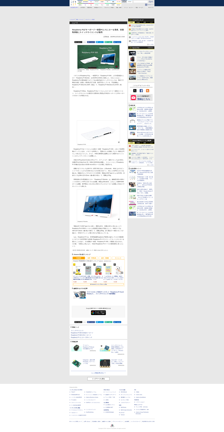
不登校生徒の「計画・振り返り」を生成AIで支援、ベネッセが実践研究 (145, 178)
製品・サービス (139, 7)
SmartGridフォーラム (91, 392)
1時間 (131, 22)
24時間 (138, 22)
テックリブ (121, 412)
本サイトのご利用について (75, 421)
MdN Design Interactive (126, 410)
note (110, 42)
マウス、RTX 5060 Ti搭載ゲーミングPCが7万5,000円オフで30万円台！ (145, 59)
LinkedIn (118, 42)
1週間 (144, 22)
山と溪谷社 (106, 402)
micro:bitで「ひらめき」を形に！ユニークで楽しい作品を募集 (117, 361)
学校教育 (78, 258)
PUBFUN (136, 400)
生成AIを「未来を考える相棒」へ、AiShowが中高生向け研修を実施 (144, 184)
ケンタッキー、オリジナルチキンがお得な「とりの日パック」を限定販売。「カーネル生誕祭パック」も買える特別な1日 (142, 163)
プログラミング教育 (109, 7)
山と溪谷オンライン (110, 404)
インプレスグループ (135, 421)
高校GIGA (89, 7)
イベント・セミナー (128, 7)
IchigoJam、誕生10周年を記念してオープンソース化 (89, 361)
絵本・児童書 (105, 258)
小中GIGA (82, 7)
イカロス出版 (122, 389)
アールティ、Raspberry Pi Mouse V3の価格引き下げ (88, 347)
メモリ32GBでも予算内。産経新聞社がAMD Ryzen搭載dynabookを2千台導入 (144, 65)
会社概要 (127, 421)
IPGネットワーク (138, 404)
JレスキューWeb (125, 400)
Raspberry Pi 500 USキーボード (81, 335)
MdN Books (123, 407)
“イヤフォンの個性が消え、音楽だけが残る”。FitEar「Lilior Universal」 (144, 71)
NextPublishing (89, 412)
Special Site (135, 47)
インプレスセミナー (91, 400)
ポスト (79, 42)
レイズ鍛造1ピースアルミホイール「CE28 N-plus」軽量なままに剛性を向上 (145, 77)
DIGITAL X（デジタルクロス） (93, 402)
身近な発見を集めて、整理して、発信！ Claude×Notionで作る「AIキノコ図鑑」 (145, 191)
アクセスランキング (137, 20)
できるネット (74, 412)
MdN (120, 405)
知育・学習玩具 (92, 258)
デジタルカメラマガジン (77, 410)
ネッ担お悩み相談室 (76, 405)
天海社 (137, 392)
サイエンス (118, 258)
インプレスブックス (91, 409)
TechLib (123, 414)
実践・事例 (118, 7)
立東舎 (107, 400)
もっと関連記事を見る (97, 373)
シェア (92, 42)
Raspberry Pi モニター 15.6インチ (81, 337)
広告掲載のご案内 (96, 421)
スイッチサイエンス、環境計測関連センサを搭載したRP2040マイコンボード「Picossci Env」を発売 (117, 349)
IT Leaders (73, 400)
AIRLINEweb (124, 392)
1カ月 (151, 22)
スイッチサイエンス (77, 330)
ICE (135, 389)
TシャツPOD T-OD (110, 397)
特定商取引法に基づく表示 (148, 421)
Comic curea (139, 394)
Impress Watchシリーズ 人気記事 (141, 140)
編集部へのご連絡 (106, 421)
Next (122, 272)
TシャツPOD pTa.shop (142, 407)
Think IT (73, 392)
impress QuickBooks (141, 397)
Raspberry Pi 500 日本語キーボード (82, 333)
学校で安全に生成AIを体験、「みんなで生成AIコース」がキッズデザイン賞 (145, 197)
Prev (74, 272)
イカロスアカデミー (125, 402)
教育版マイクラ (98, 7)
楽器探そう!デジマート (110, 394)
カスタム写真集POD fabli (142, 409)
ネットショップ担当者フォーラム (94, 394)
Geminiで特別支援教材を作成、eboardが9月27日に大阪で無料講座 (145, 172)
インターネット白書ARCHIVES (78, 415)
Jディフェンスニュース (126, 394)
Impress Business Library (92, 397)
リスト (84, 42)
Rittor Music (107, 389)
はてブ (100, 42)
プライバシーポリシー (117, 421)
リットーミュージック (110, 392)
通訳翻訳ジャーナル (125, 397)
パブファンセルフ (140, 402)
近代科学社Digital (109, 412)
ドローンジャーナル (76, 402)
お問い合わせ (87, 421)
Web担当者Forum (75, 394)
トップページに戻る (98, 378)
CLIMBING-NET (109, 407)
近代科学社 (106, 410)
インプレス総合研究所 (76, 397)
